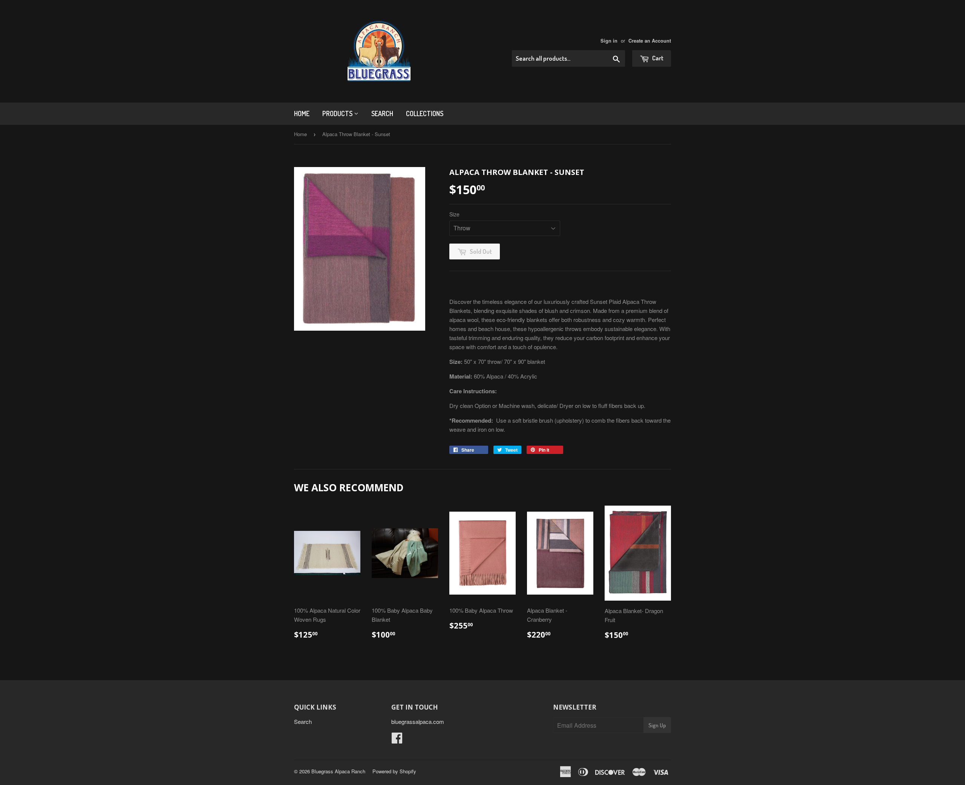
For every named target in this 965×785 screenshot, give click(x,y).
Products (338, 113)
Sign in (608, 40)
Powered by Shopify (394, 771)
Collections (424, 113)
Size (454, 214)
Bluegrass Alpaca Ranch (338, 771)
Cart (657, 58)
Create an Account (649, 40)
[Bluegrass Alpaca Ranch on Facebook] (397, 740)
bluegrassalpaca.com (417, 721)
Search (382, 113)
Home (301, 113)
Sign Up (657, 725)
